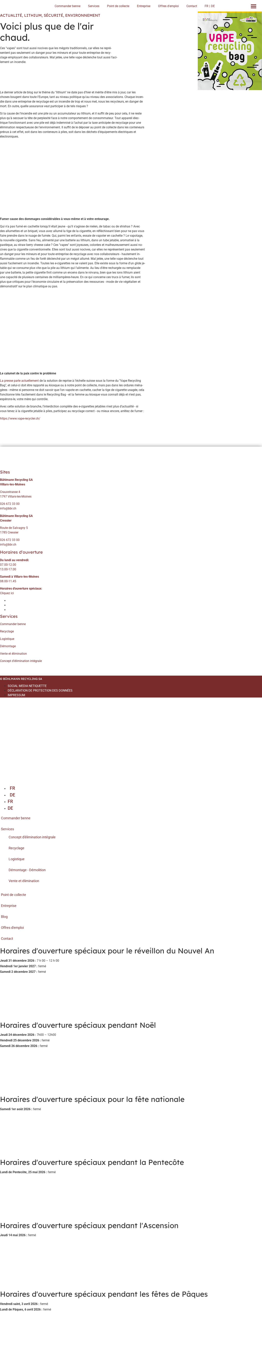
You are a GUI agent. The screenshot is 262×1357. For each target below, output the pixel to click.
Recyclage (7, 631)
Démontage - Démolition (27, 870)
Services (93, 6)
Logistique (7, 639)
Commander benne (67, 6)
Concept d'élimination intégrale (21, 661)
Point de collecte (118, 6)
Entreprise (143, 6)
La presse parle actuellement (20, 380)
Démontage (8, 646)
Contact (191, 6)
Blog (4, 917)
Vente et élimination (13, 653)
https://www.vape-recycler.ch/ (20, 418)
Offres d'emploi (168, 6)
